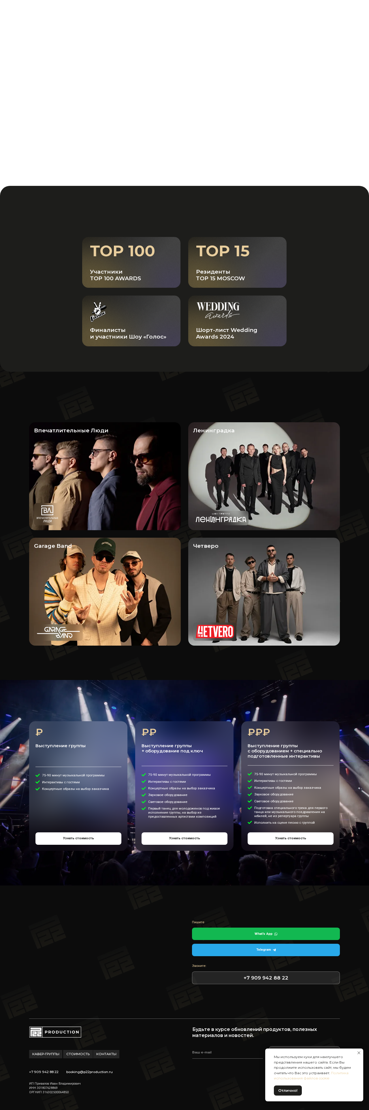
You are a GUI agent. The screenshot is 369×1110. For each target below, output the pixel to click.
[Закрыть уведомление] (359, 1053)
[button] (124, 153)
